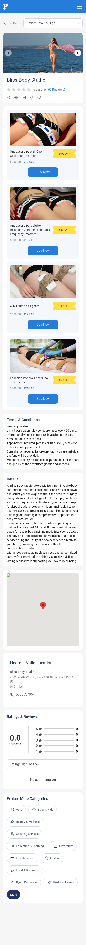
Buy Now (43, 172)
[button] (43, 605)
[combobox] (53, 23)
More (13, 894)
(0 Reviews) (56, 89)
